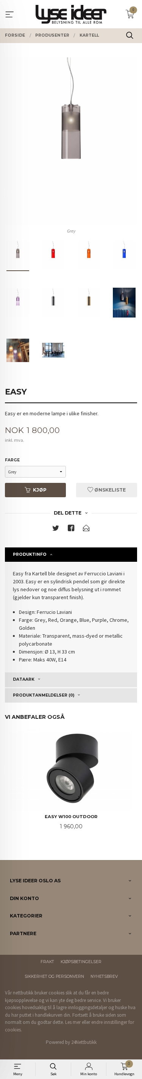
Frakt (47, 961)
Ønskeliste (109, 490)
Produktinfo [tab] (30, 554)
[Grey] (71, 141)
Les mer (73, 1022)
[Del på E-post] (86, 529)
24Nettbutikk (84, 1042)
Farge (12, 460)
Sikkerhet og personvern (54, 976)
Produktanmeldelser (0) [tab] (43, 695)
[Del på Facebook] (71, 529)
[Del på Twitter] (56, 529)
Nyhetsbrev (104, 976)
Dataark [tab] (23, 679)
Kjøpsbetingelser (81, 961)
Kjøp (40, 490)
